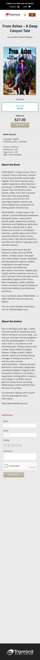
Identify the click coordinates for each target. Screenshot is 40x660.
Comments (8, 451)
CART (25, 7)
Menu (32, 15)
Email (5, 430)
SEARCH (13, 7)
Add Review (7, 415)
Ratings (6, 440)
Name (5, 421)
